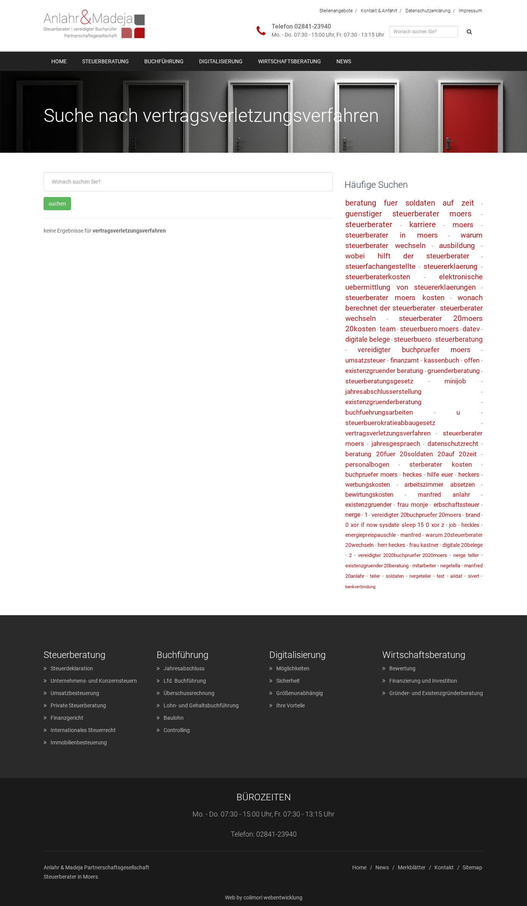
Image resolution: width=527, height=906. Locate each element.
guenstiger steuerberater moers (408, 213)
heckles (470, 525)
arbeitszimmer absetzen (439, 484)
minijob (455, 381)
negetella (450, 566)
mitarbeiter (424, 566)
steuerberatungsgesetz (379, 381)
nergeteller (420, 576)
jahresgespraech (396, 443)
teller (375, 576)
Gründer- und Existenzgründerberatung (436, 693)
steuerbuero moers (429, 329)
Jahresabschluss (184, 668)
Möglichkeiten (292, 668)
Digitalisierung (221, 61)
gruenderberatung (453, 371)
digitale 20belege (463, 545)
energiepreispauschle (370, 535)
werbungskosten (367, 484)
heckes (412, 474)
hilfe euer (440, 474)
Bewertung (402, 668)
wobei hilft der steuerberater (407, 255)
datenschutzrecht (452, 443)
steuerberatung (459, 339)
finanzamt (404, 360)
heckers (468, 474)
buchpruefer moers (371, 474)
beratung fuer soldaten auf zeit (409, 203)
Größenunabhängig (299, 693)
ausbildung (457, 245)
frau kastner (424, 545)
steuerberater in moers (391, 235)
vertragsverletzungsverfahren (388, 433)
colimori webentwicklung (272, 897)
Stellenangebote (336, 10)
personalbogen (367, 464)
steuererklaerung (451, 266)
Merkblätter (412, 867)
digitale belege (367, 339)
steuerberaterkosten (377, 276)
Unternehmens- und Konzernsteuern (94, 681)
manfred (410, 535)
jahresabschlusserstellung (383, 391)
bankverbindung (360, 586)
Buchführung (164, 61)
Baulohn (174, 718)
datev (471, 329)
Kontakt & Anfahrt (379, 10)
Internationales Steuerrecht (83, 730)
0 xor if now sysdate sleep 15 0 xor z (394, 524)
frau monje (412, 504)
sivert (473, 576)
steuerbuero (412, 339)
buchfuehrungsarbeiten (379, 412)
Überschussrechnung (189, 693)
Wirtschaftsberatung (289, 61)
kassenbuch (441, 360)
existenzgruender (368, 504)
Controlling (177, 730)
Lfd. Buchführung (185, 681)
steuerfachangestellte (380, 266)
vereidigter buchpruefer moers (414, 350)
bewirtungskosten (369, 494)
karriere (422, 224)
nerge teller (466, 555)
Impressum (470, 10)
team (388, 329)
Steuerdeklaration (72, 668)
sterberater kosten (440, 464)
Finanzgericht (67, 718)
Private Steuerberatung (78, 705)
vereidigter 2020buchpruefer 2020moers (403, 555)
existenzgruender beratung (384, 371)
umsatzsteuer (365, 360)
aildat (456, 576)
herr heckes (391, 545)
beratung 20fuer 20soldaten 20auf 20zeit (411, 454)
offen (472, 360)
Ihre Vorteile (290, 705)
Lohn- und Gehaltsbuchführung (201, 705)
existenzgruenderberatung (383, 402)
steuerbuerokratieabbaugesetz (390, 423)
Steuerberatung (105, 61)
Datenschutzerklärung (428, 10)
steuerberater (368, 224)
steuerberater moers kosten (394, 297)
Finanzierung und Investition (423, 681)
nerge (352, 514)
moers (463, 224)
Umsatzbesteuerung (75, 693)
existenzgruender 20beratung (377, 566)
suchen (57, 204)
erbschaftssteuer (456, 504)
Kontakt (444, 867)
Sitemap (472, 867)
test (440, 576)
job (452, 525)
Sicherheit (288, 681)
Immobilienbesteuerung (79, 742)
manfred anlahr (444, 494)
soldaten (395, 576)
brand (473, 514)
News (343, 61)
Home (59, 61)
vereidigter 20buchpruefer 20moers (416, 514)
